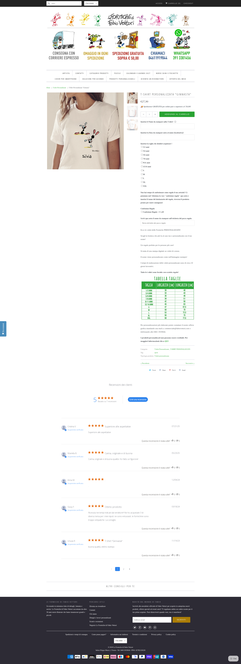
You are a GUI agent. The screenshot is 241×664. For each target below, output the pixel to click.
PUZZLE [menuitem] (117, 73)
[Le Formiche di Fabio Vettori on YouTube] (144, 627)
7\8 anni (146, 159)
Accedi (159, 3)
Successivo (190, 363)
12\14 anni (147, 167)
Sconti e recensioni (96, 621)
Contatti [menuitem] (79, 73)
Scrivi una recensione (137, 399)
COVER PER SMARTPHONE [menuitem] (66, 79)
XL (144, 182)
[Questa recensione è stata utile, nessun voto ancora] (172, 441)
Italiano (90, 3)
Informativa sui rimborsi (119, 634)
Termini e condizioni (139, 634)
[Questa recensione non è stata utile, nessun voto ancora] (177, 441)
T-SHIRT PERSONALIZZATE (180, 349)
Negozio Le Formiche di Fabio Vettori (103, 625)
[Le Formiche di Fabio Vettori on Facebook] (139, 627)
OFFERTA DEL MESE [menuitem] (178, 79)
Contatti (92, 610)
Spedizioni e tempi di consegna (76, 634)
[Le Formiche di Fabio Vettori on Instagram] (155, 627)
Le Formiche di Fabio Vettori (123, 647)
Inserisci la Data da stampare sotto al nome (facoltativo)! (162, 133)
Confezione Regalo (148, 209)
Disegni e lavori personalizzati (100, 618)
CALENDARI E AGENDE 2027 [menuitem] (138, 73)
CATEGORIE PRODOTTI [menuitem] (99, 73)
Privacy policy (156, 634)
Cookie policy (171, 634)
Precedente (145, 363)
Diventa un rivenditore (97, 606)
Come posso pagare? (99, 634)
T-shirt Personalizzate (162, 349)
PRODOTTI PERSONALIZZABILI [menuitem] (122, 79)
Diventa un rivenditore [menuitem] (152, 79)
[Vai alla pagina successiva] (129, 569)
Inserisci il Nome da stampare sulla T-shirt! (157, 122)
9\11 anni (146, 163)
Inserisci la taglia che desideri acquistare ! (156, 144)
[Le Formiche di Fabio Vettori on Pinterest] (150, 627)
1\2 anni (146, 147)
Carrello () (174, 3)
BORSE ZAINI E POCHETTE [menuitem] (167, 73)
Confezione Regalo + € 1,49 (153, 212)
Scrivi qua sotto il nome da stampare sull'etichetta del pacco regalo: (166, 218)
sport (156, 353)
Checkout (188, 3)
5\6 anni (146, 155)
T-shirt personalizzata (162, 356)
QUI (166, 341)
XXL (145, 186)
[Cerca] (48, 3)
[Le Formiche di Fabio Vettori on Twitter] (134, 627)
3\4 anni (146, 151)
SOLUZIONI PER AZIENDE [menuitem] (93, 79)
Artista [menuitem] (66, 73)
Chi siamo (93, 614)
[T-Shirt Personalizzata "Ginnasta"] (85, 130)
